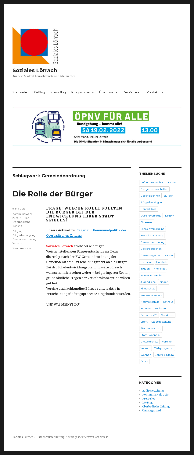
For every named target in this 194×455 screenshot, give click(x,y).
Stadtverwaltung (151, 328)
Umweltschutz (149, 341)
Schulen (146, 308)
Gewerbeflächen (151, 248)
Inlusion (145, 268)
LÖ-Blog (38, 92)
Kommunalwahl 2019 (155, 394)
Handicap (147, 261)
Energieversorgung (152, 228)
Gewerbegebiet (151, 255)
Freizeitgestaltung (152, 235)
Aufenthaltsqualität (152, 182)
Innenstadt (160, 268)
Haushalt (161, 261)
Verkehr (145, 348)
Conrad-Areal (149, 208)
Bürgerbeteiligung (24, 235)
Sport (144, 321)
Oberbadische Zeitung (156, 406)
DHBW (169, 215)
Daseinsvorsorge (151, 215)
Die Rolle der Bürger (53, 193)
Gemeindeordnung (24, 239)
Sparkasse (167, 315)
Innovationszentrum (153, 275)
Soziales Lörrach (35, 70)
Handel (168, 255)
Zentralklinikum (164, 354)
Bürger (17, 231)
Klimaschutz (148, 288)
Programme (80, 92)
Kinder (164, 281)
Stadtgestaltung (161, 321)
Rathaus (168, 301)
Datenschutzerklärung (51, 437)
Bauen (171, 182)
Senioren (160, 308)
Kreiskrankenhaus (151, 295)
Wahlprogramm (164, 348)
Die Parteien (132, 92)
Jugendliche (148, 281)
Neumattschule (150, 301)
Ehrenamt (147, 222)
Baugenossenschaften (154, 189)
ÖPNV (144, 361)
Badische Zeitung (153, 390)
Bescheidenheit (150, 195)
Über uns (106, 92)
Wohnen (146, 354)
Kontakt (153, 92)
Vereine (17, 243)
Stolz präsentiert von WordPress (88, 437)
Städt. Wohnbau (150, 334)
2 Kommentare (22, 248)
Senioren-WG (149, 315)
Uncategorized (151, 410)
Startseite (20, 92)
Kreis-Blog (58, 92)
